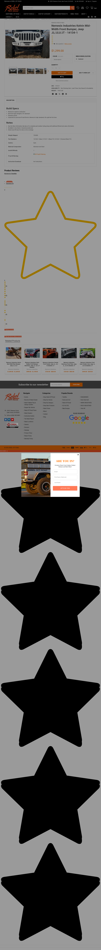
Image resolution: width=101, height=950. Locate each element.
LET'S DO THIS (65, 488)
